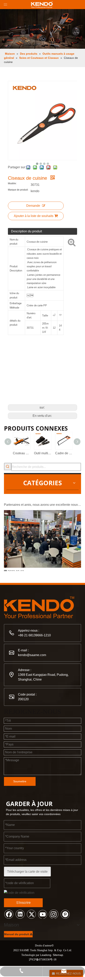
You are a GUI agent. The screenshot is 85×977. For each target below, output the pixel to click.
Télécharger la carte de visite (27, 871)
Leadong (45, 954)
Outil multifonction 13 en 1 (42, 453)
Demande (33, 205)
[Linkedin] (20, 914)
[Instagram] (54, 914)
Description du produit (26, 231)
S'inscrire (23, 903)
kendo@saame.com (32, 655)
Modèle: (12, 183)
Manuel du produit (17, 934)
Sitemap (58, 954)
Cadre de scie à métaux (63, 453)
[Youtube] (42, 914)
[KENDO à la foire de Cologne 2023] (42, 565)
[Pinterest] (65, 914)
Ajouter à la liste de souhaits (33, 216)
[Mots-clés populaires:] (7, 466)
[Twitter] (31, 914)
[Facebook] (8, 914)
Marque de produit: (18, 189)
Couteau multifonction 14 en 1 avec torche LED (21, 453)
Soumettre (19, 781)
